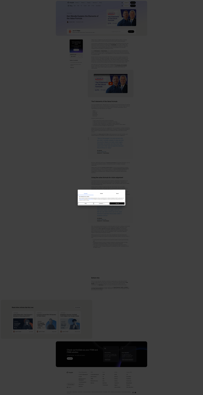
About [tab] (117, 193)
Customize (101, 203)
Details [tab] (101, 193)
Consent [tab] (85, 193)
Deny (86, 203)
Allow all (117, 203)
